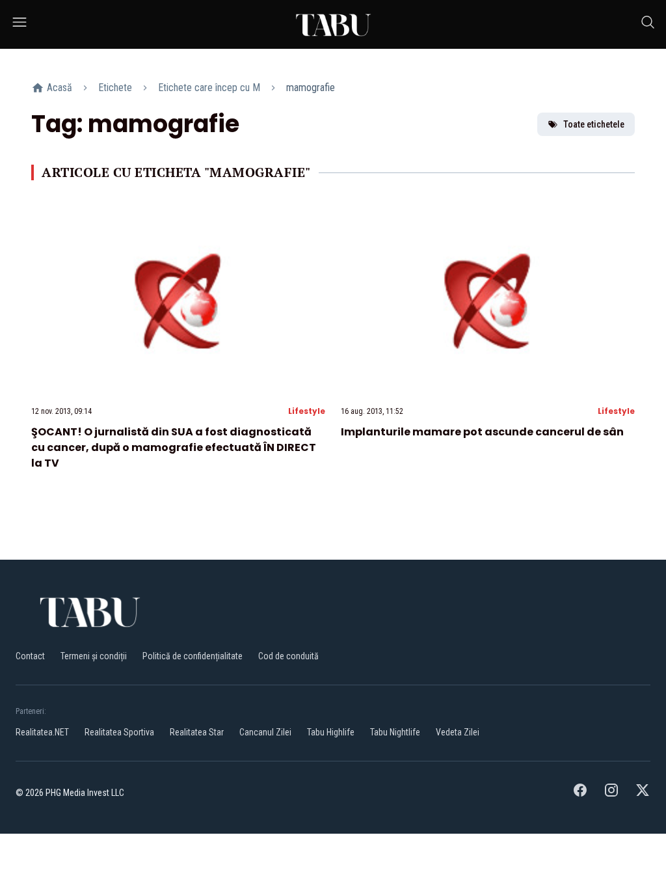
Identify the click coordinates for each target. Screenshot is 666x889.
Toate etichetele (593, 124)
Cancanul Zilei (265, 732)
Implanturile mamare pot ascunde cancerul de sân (482, 431)
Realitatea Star (197, 732)
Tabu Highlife (330, 732)
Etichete (115, 87)
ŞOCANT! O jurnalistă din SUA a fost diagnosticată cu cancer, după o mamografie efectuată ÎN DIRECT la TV (173, 447)
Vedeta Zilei (457, 732)
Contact (30, 656)
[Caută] (648, 24)
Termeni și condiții (93, 656)
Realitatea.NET (42, 732)
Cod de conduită (288, 656)
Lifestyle (306, 411)
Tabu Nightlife (395, 732)
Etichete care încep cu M (209, 87)
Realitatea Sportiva (119, 732)
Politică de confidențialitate (192, 656)
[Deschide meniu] (19, 24)
